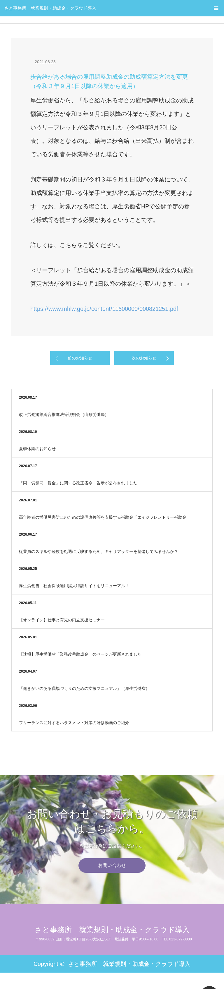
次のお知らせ (144, 358)
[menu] (216, 8)
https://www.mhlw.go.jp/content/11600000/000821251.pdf (104, 309)
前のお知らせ (80, 358)
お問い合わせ (112, 865)
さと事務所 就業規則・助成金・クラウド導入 (50, 8)
